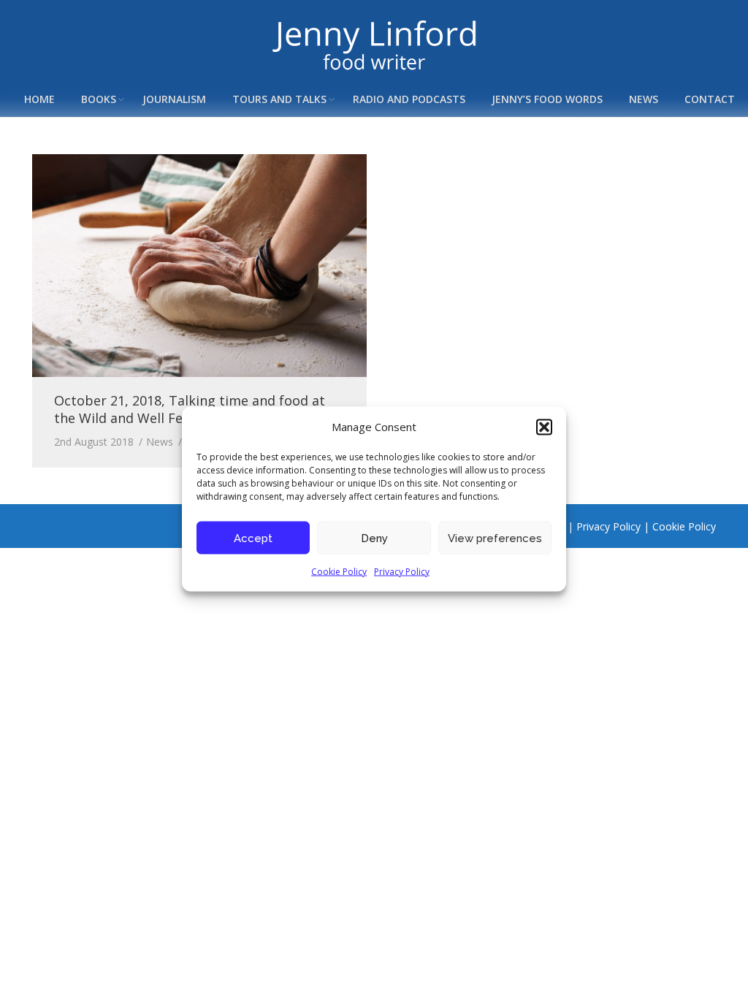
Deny (374, 537)
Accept (253, 537)
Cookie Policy (339, 571)
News (159, 442)
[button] (544, 426)
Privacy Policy (402, 571)
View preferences (495, 537)
